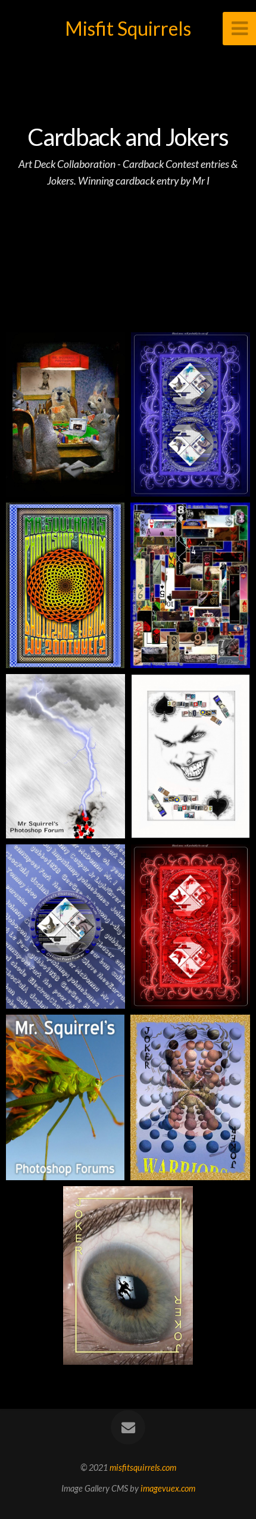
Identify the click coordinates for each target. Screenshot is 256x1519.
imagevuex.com (168, 1488)
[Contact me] (128, 1427)
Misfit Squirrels (128, 28)
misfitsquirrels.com (143, 1467)
